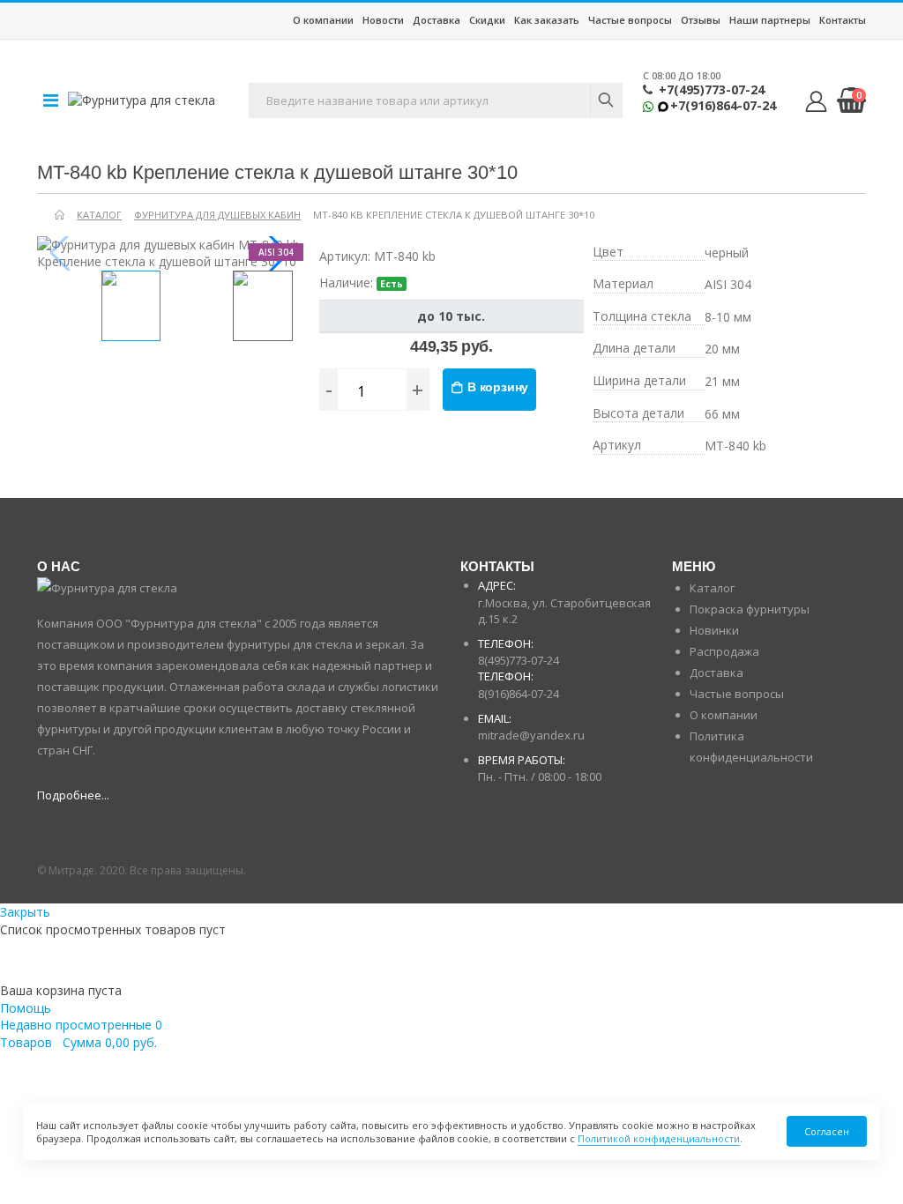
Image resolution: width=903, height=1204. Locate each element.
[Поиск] (605, 100)
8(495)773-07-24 (518, 660)
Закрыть (25, 911)
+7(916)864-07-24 (723, 106)
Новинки (714, 630)
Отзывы (700, 19)
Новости (383, 19)
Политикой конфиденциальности (659, 1138)
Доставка (436, 19)
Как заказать (546, 19)
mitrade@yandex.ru (531, 735)
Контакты (842, 19)
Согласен (826, 1131)
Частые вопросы (630, 19)
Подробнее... (73, 795)
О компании (323, 19)
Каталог (712, 588)
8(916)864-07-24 (518, 694)
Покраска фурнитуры (750, 609)
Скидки (487, 19)
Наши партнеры (769, 19)
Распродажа (724, 651)
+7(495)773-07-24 (712, 90)
